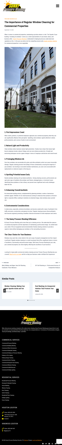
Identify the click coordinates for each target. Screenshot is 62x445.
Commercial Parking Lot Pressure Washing (12, 353)
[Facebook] (43, 443)
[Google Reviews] (52, 443)
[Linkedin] (55, 443)
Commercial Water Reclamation (9, 348)
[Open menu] (57, 6)
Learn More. (23, 331)
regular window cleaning (50, 41)
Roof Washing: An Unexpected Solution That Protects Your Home (45, 288)
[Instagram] (49, 443)
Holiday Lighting (5, 397)
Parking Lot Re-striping (7, 355)
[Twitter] (46, 443)
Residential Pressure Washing (9, 380)
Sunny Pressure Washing (20, 39)
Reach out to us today (15, 254)
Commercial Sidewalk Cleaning (9, 350)
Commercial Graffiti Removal (8, 367)
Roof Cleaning (5, 390)
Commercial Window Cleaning (9, 365)
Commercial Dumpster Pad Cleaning (10, 362)
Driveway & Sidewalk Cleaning (9, 383)
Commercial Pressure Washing (9, 343)
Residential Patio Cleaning (8, 395)
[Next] (57, 291)
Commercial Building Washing (9, 345)
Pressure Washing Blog (11, 18)
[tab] (27, 300)
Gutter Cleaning (5, 393)
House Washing (5, 385)
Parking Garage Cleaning (7, 357)
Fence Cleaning (5, 400)
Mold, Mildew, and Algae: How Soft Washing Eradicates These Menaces (13, 265)
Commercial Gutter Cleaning (8, 360)
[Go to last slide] (4, 291)
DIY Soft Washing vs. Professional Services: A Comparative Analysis (47, 265)
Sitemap (26, 440)
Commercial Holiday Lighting (8, 370)
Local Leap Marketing (37, 440)
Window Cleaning (6, 388)
